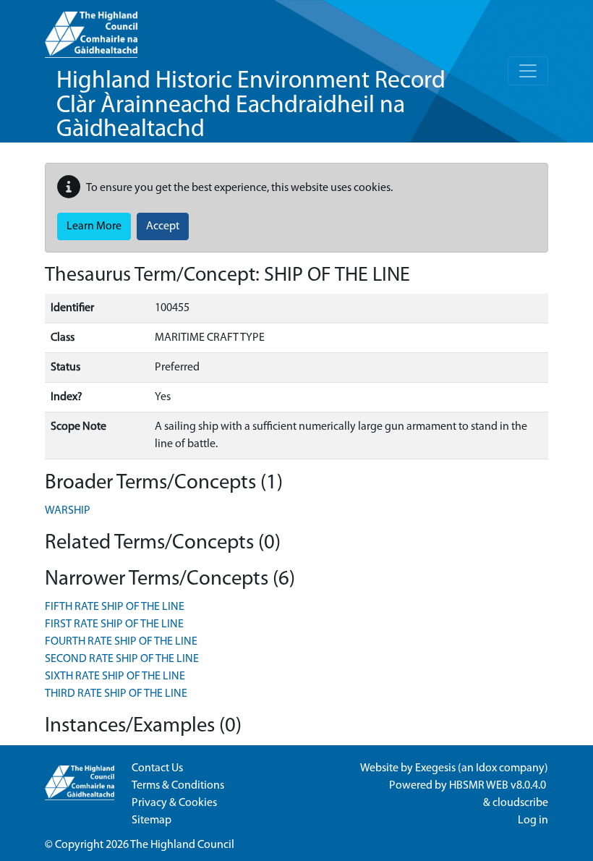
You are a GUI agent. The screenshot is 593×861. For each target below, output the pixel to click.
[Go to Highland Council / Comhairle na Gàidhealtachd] (91, 29)
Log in (533, 820)
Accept (162, 226)
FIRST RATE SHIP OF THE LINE (114, 624)
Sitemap (151, 820)
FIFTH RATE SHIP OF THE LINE (114, 607)
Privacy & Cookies (174, 803)
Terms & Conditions (178, 786)
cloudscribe (520, 803)
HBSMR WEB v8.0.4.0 (498, 786)
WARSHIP (67, 511)
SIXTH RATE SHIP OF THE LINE (115, 676)
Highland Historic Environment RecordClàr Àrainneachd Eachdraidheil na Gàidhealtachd (250, 105)
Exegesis (435, 768)
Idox (486, 768)
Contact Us (157, 768)
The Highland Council (182, 845)
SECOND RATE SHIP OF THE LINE (122, 659)
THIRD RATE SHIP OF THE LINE (116, 694)
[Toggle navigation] (528, 70)
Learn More (94, 226)
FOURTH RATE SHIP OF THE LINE (121, 642)
